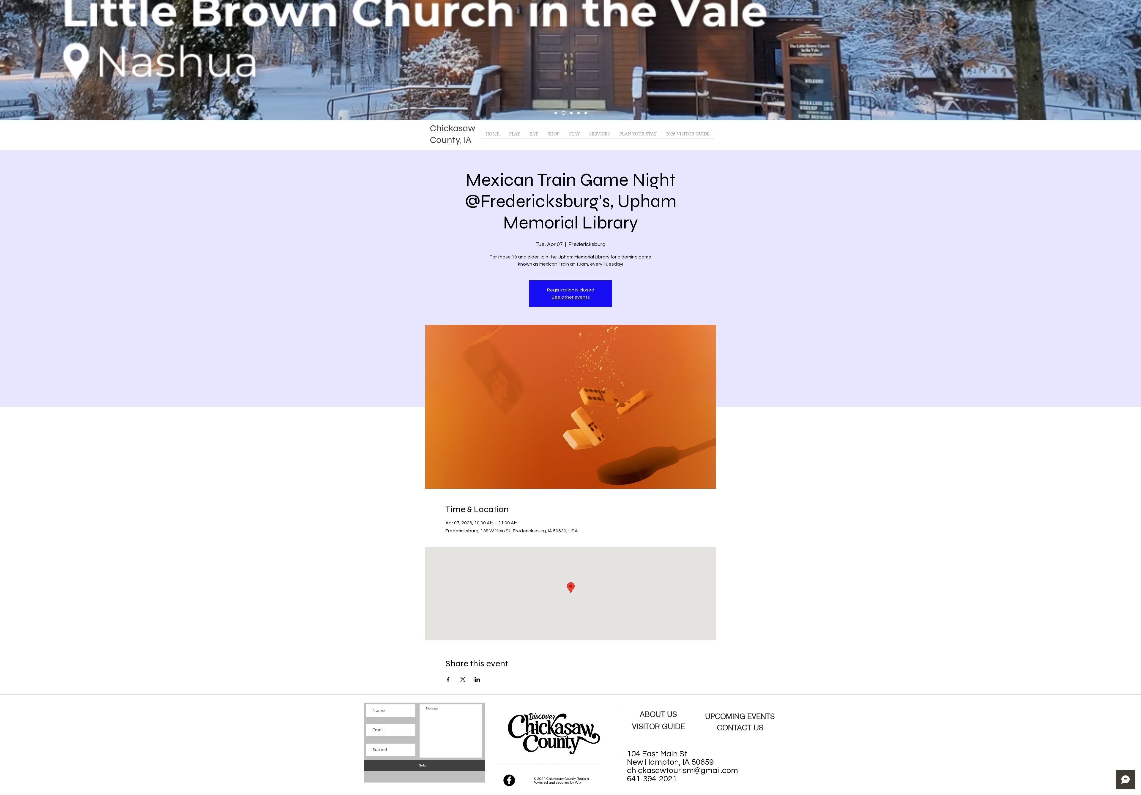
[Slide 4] (585, 113)
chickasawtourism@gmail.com (682, 770)
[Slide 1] (563, 113)
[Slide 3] (578, 113)
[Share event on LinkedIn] (477, 679)
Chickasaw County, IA (452, 134)
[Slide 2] (571, 113)
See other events (570, 297)
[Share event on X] (463, 679)
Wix (578, 783)
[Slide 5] (555, 113)
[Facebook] (509, 780)
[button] (514, 134)
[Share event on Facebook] (448, 679)
